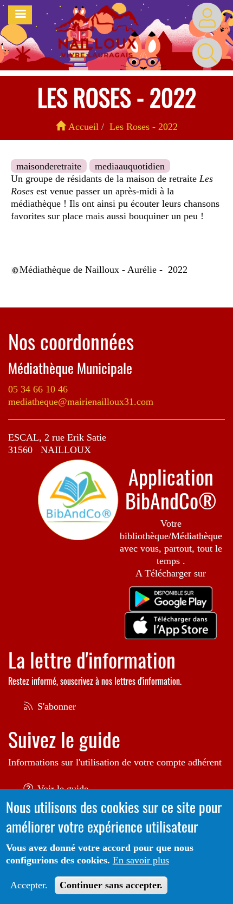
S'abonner (55, 706)
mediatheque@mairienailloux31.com (80, 401)
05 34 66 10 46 (38, 389)
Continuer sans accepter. (111, 885)
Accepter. (29, 885)
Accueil (82, 126)
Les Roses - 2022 (143, 126)
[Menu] (20, 14)
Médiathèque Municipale (70, 368)
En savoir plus (141, 860)
